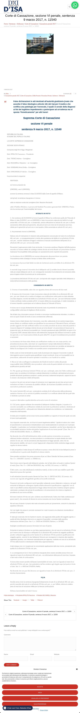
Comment (7, 635)
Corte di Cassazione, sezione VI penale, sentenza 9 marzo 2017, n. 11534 (33, 614)
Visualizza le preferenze (40, 698)
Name (6, 654)
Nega (40, 692)
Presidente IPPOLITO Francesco (26, 595)
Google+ (24, 600)
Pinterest (40, 600)
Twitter (32, 600)
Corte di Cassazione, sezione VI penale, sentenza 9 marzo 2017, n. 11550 (46, 611)
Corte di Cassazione (31, 24)
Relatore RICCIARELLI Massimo (47, 595)
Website (56, 654)
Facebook (16, 600)
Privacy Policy (44, 710)
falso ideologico (9, 595)
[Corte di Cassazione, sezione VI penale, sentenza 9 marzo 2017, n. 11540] (40, 44)
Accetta (40, 687)
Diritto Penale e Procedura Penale (42, 96)
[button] (77, 669)
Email (32, 654)
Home (6, 24)
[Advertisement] (40, 71)
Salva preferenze (40, 704)
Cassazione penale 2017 (47, 24)
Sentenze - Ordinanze (16, 24)
